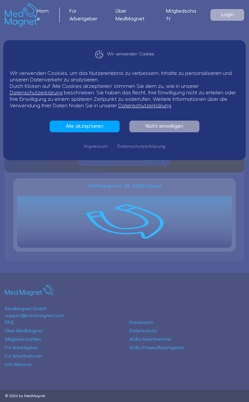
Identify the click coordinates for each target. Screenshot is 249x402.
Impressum (96, 146)
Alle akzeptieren (84, 126)
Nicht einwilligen (164, 126)
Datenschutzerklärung (36, 92)
